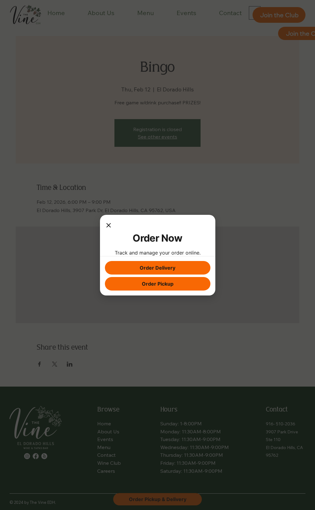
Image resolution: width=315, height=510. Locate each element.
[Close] (108, 226)
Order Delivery (157, 268)
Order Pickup (157, 284)
